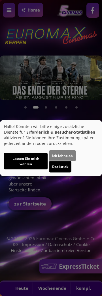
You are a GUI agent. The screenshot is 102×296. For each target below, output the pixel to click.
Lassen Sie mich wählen (25, 161)
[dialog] (51, 148)
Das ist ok (60, 166)
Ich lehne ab (62, 155)
